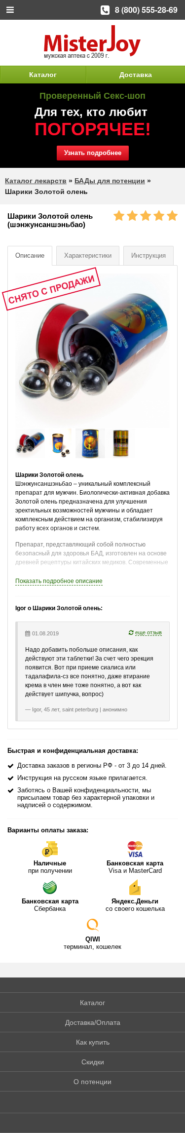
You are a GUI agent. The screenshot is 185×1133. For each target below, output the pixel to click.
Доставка (135, 74)
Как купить (93, 1042)
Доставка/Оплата (92, 1022)
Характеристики (87, 255)
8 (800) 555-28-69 (146, 9)
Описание (29, 255)
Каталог (43, 74)
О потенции (92, 1082)
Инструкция (148, 255)
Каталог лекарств (36, 181)
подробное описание (59, 581)
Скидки (92, 1062)
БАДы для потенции (109, 181)
